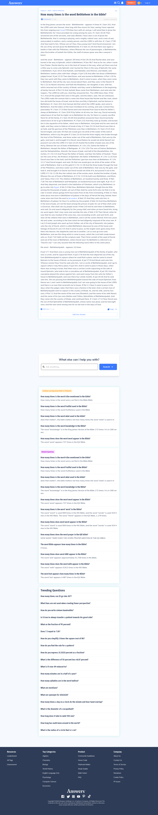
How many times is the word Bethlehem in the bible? (73, 14)
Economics (46, 786)
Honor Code (82, 760)
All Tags (10, 760)
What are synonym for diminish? (54, 695)
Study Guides (83, 769)
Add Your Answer (79, 314)
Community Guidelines (86, 756)
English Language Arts (51, 773)
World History (48, 769)
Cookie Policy (118, 777)
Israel (62, 30)
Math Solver (82, 773)
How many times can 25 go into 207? (56, 596)
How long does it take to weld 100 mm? (57, 716)
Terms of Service (120, 764)
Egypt (56, 187)
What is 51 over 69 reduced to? (54, 666)
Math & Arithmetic (58, 10)
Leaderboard (12, 756)
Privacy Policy (119, 769)
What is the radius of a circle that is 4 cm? (58, 730)
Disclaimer (117, 773)
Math (49, 10)
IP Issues (117, 782)
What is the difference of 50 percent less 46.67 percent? (64, 659)
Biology (45, 764)
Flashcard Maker (84, 764)
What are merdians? (49, 688)
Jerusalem (73, 198)
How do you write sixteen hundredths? (57, 610)
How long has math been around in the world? (60, 723)
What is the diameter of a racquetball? (57, 709)
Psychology (47, 777)
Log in (147, 3)
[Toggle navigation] (115, 3)
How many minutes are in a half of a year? (58, 673)
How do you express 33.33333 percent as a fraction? (62, 652)
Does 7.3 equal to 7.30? (50, 631)
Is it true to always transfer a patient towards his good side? (67, 617)
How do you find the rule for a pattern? (57, 645)
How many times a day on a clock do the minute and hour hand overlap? (72, 702)
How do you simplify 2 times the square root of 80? (63, 638)
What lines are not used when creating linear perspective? (65, 603)
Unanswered (12, 764)
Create (130, 3)
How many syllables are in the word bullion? (60, 681)
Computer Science (49, 782)
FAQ (79, 777)
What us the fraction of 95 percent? (56, 624)
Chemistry (46, 760)
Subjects (43, 10)
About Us (117, 756)
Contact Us (118, 760)
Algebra (45, 756)
